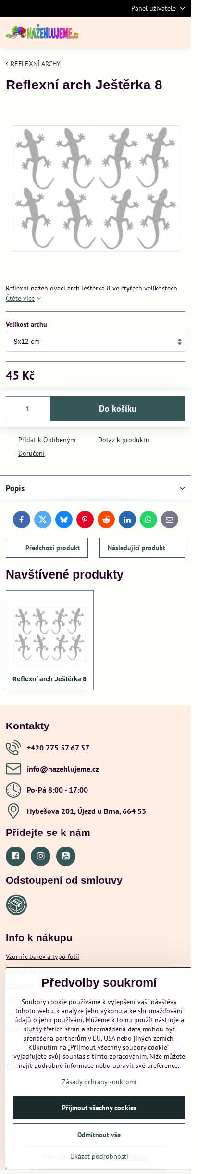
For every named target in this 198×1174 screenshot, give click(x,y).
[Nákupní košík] (156, 32)
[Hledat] (133, 32)
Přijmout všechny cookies (99, 1107)
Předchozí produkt (52, 548)
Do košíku (117, 408)
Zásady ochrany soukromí (99, 1081)
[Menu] (179, 32)
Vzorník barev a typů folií (42, 956)
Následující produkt (136, 548)
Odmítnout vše (99, 1134)
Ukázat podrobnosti (99, 1156)
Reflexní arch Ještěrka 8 (49, 679)
